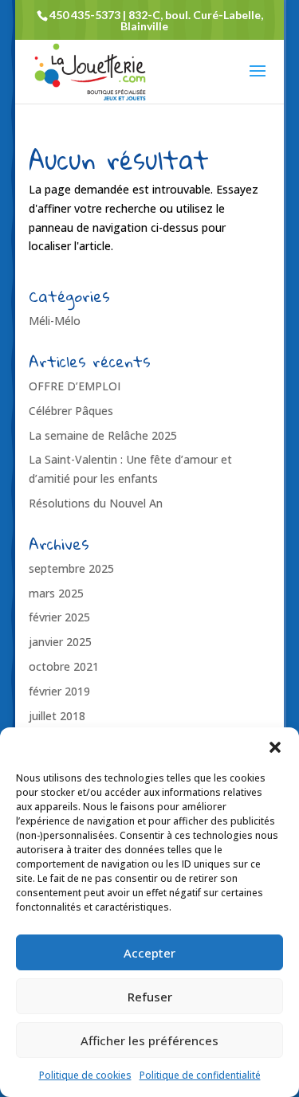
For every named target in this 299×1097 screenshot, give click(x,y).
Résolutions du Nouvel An (96, 503)
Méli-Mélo (55, 320)
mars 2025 (56, 593)
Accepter (149, 953)
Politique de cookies (85, 1075)
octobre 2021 (64, 666)
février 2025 (59, 617)
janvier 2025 (60, 641)
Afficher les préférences (149, 1040)
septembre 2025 (71, 568)
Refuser (150, 997)
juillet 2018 (57, 715)
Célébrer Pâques (71, 410)
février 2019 (59, 691)
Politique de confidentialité (200, 1075)
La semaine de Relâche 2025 (103, 435)
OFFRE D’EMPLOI (74, 386)
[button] (275, 747)
